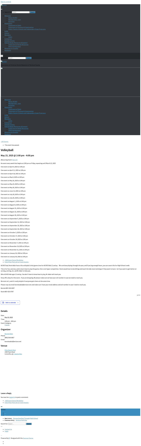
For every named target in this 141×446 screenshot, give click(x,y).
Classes (7, 325)
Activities (11, 21)
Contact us (8, 39)
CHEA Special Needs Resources (18, 45)
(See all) (14, 160)
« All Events (4, 142)
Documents (8, 23)
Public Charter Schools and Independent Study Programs (27, 29)
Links (6, 31)
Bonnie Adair (9, 334)
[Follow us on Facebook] (5, 413)
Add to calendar (10, 302)
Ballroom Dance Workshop (14, 260)
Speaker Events (10, 41)
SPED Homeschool (14, 46)
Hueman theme (28, 438)
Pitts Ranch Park (10, 350)
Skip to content (6, 2)
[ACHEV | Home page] (4, 5)
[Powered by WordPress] (9, 438)
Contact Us (8, 429)
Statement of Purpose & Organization (21, 27)
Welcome (8, 16)
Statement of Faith (14, 25)
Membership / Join (14, 20)
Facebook (8, 50)
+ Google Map (17, 354)
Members (8, 35)
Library (7, 33)
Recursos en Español (11, 48)
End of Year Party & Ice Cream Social (17, 262)
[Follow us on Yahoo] (5, 415)
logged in (12, 397)
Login (10, 37)
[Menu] (1, 9)
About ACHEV (12, 18)
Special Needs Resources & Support (16, 43)
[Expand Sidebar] (1, 406)
